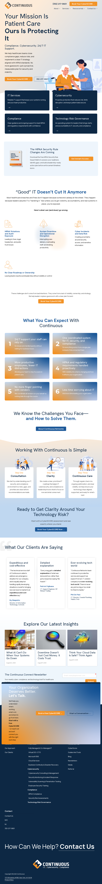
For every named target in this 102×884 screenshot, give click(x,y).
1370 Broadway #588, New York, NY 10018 (18, 878)
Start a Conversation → (80, 713)
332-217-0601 (42, 79)
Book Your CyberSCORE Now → (51, 529)
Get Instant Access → (81, 159)
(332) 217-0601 (59, 3)
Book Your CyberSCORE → (83, 4)
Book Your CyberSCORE (51, 301)
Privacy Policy (9, 880)
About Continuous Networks (51, 429)
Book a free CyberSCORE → (50, 713)
